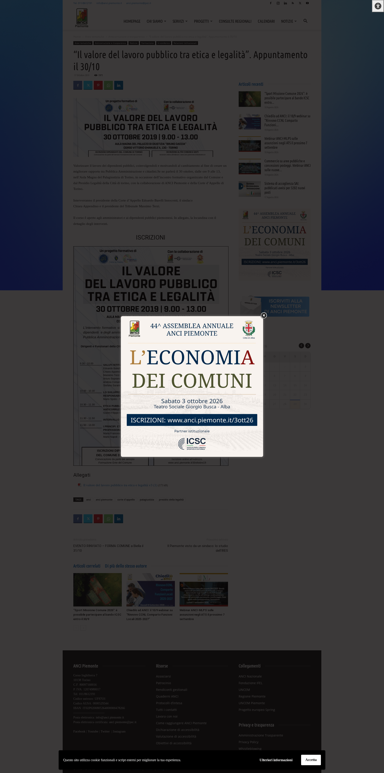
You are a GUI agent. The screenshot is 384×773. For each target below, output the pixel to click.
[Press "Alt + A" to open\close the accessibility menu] (378, 6)
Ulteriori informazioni (276, 760)
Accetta (311, 760)
